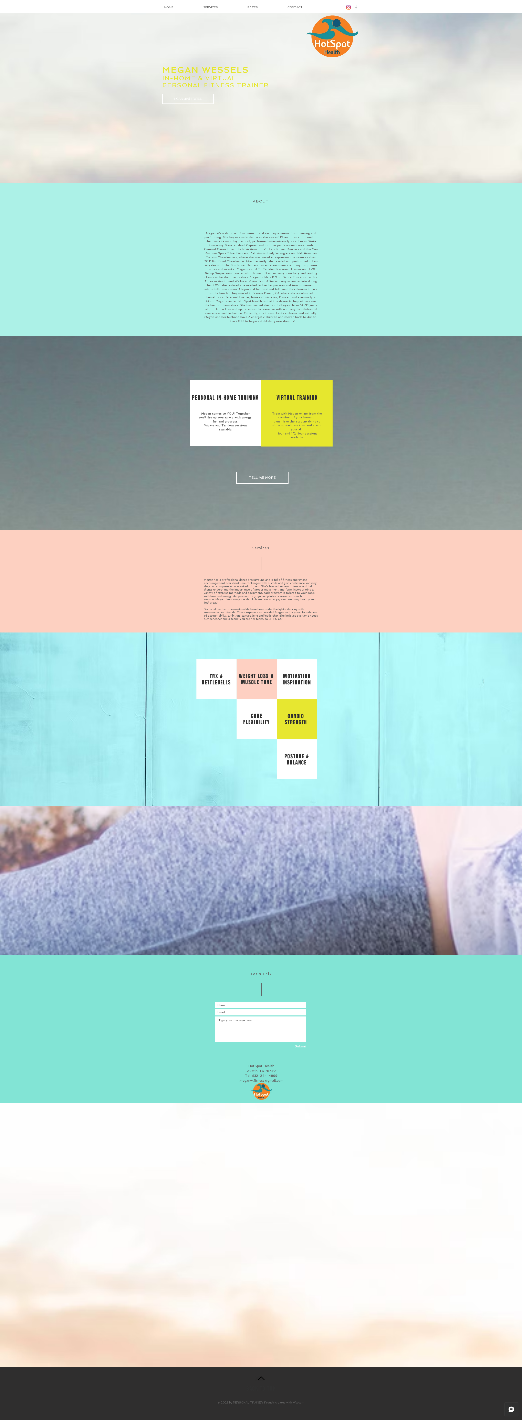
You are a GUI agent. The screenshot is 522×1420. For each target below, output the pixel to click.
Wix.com (298, 1402)
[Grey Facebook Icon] (356, 7)
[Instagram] (348, 7)
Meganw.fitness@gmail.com (261, 1080)
